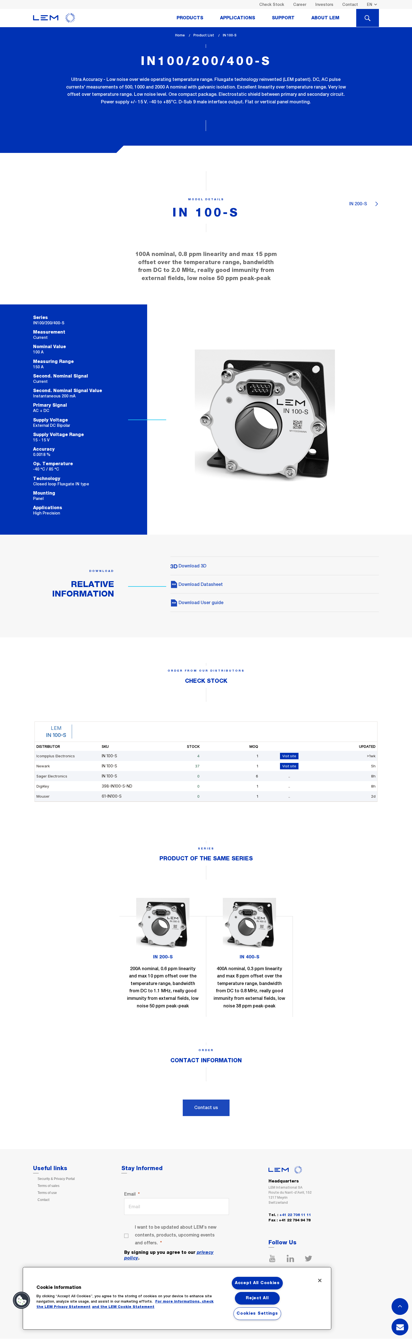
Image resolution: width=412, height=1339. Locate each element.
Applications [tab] (237, 18)
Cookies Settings (257, 1313)
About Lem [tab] (325, 18)
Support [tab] (283, 18)
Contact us (206, 1107)
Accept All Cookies (257, 1283)
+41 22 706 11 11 (295, 1215)
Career (299, 4)
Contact (350, 4)
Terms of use (47, 1192)
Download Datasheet (200, 584)
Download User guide (200, 602)
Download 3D (191, 566)
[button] (22, 1300)
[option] (162, 957)
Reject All (257, 1298)
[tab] (368, 18)
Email (130, 1194)
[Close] (320, 1280)
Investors (324, 4)
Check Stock (271, 4)
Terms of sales (48, 1185)
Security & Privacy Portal (56, 1178)
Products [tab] (190, 18)
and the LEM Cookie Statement (123, 1307)
